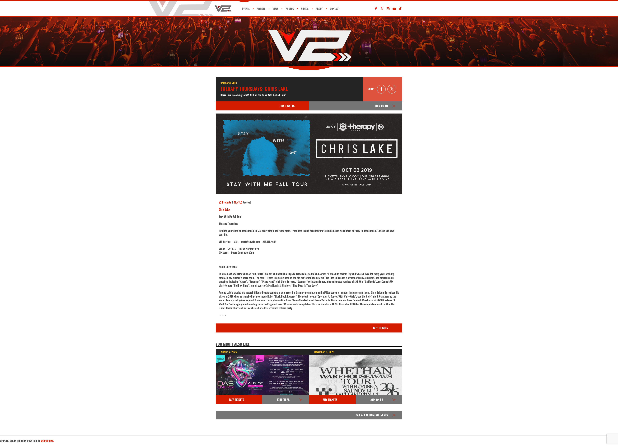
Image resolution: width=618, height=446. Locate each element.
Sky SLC (238, 202)
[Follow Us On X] (382, 8)
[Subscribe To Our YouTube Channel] (394, 8)
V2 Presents (225, 202)
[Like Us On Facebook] (376, 8)
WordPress (47, 441)
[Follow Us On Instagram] (388, 8)
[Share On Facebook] (381, 89)
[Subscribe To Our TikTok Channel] (400, 8)
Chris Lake (224, 209)
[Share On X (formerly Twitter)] (391, 89)
